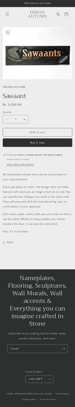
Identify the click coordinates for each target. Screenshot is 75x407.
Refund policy (62, 394)
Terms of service (48, 399)
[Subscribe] (64, 349)
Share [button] (9, 242)
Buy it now (37, 142)
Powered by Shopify (42, 394)
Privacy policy (29, 399)
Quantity (7, 112)
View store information (20, 164)
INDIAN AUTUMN (23, 394)
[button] (7, 14)
